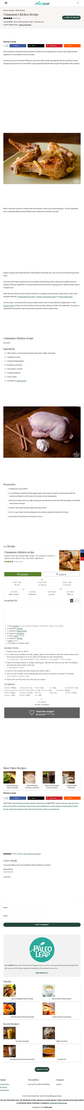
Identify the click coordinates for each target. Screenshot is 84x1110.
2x (75, 600)
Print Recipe (24, 574)
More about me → (42, 973)
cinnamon (20, 633)
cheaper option (8, 305)
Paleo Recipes (20, 10)
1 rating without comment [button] (31, 854)
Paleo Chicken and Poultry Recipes (24, 803)
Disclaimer (3, 1087)
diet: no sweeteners (20, 806)
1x (71, 600)
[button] (4, 18)
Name (5, 907)
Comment (7, 877)
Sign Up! (31, 1084)
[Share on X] (82, 555)
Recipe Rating (8, 869)
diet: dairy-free (73, 803)
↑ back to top (42, 1069)
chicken (15, 626)
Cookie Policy (4, 1090)
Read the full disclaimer (58, 1103)
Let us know (40, 714)
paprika (19, 638)
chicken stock (21, 381)
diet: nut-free (31, 806)
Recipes (11, 10)
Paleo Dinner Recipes (16, 809)
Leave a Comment (25, 25)
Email (5, 916)
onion (10, 641)
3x (78, 600)
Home (5, 10)
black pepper (22, 631)
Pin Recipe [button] (62, 574)
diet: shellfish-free (43, 806)
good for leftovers (56, 806)
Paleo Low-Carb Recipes (51, 809)
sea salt (20, 628)
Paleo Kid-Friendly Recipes (33, 809)
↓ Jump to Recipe (71, 17)
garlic (16, 636)
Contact (58, 1084)
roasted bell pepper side (26, 296)
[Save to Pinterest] (82, 559)
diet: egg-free (7, 806)
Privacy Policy (4, 1084)
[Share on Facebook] (82, 551)
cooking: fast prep (61, 803)
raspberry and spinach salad (46, 296)
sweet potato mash (65, 296)
